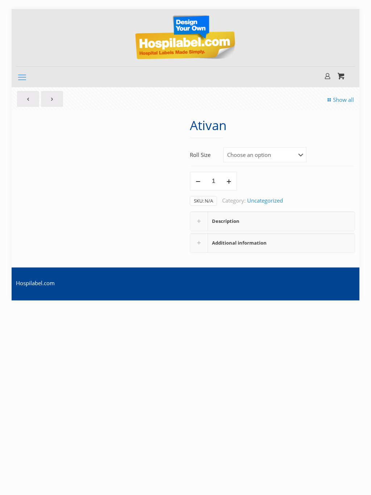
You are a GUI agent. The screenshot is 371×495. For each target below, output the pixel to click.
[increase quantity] (228, 181)
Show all (343, 99)
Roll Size (200, 154)
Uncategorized (265, 200)
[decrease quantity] (198, 181)
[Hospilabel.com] (185, 37)
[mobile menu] (22, 77)
